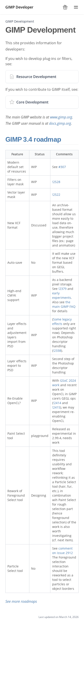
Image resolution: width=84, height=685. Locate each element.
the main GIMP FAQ (63, 304)
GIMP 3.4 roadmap (33, 139)
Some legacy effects (62, 321)
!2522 (56, 194)
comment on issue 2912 (62, 550)
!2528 (56, 182)
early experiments (61, 295)
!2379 (62, 289)
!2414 (57, 403)
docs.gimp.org (60, 123)
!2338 (57, 350)
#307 (62, 167)
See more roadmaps (21, 601)
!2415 (56, 407)
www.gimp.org (61, 117)
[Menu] (75, 7)
